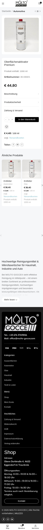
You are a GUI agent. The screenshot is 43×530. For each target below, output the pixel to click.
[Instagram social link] (8, 519)
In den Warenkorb (26, 119)
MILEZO (19, 513)
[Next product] (40, 11)
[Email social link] (17, 145)
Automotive (19, 11)
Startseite (6, 11)
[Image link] (21, 322)
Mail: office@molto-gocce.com (19, 338)
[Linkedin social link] (12, 519)
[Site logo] (21, 3)
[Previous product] (35, 11)
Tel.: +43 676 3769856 (15, 335)
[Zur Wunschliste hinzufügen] (6, 127)
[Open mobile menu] (3, 3)
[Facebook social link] (13, 145)
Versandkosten (16, 137)
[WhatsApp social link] (22, 145)
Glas (26, 184)
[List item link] (21, 360)
